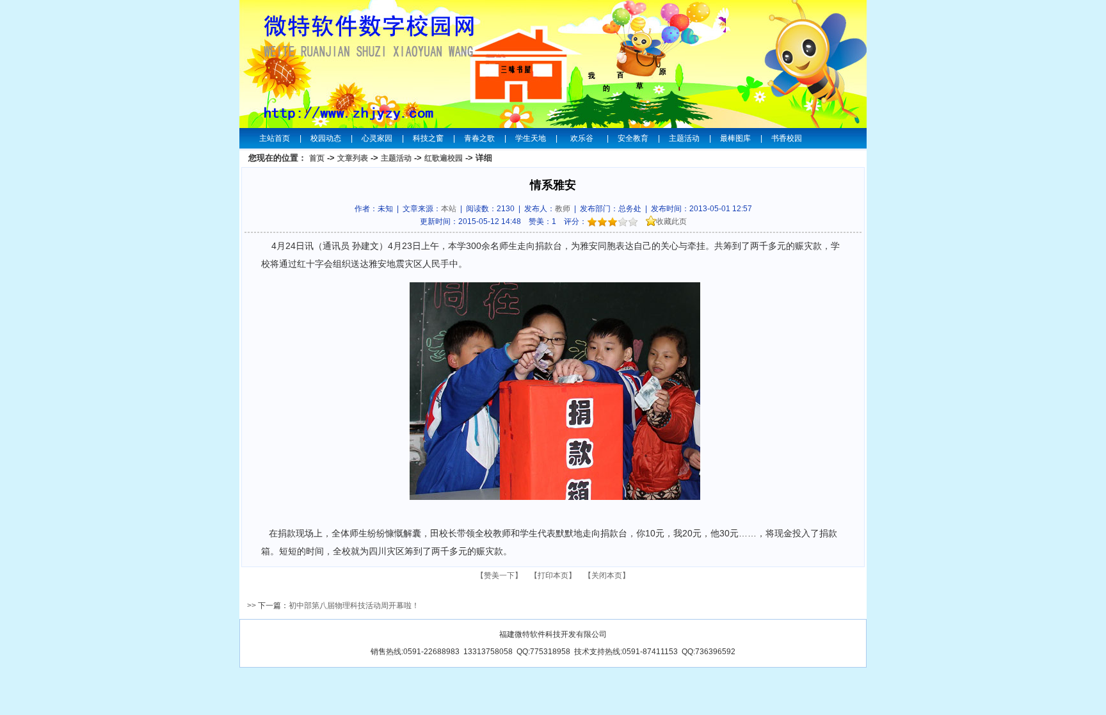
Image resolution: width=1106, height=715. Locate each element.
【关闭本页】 (607, 575)
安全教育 (633, 138)
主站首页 (274, 138)
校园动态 (325, 138)
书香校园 (786, 138)
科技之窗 (428, 138)
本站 (448, 208)
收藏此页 (671, 221)
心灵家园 (377, 138)
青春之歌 (479, 138)
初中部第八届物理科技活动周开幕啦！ (354, 605)
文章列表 (352, 158)
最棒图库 (735, 138)
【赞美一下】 (499, 575)
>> (251, 605)
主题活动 (684, 138)
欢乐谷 (581, 138)
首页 (317, 158)
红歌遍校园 (443, 158)
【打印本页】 (553, 575)
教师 (562, 208)
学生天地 (530, 138)
